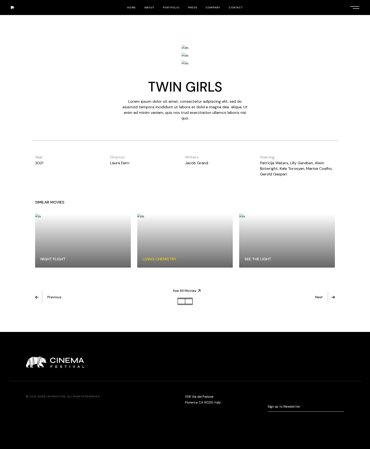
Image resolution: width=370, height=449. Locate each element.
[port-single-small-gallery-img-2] (185, 55)
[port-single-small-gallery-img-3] (185, 63)
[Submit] (342, 407)
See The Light (258, 259)
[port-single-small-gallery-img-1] (185, 48)
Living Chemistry (159, 259)
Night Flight (53, 259)
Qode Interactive (52, 396)
